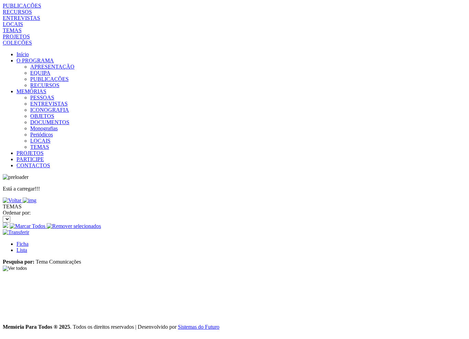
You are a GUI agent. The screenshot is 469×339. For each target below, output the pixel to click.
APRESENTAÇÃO (52, 67)
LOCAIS (13, 24)
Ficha (22, 244)
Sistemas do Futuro (198, 327)
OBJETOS (42, 116)
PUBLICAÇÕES (22, 6)
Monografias (44, 128)
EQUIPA (40, 73)
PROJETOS (16, 36)
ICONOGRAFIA (49, 110)
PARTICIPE (30, 159)
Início (22, 54)
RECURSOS (17, 12)
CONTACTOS (33, 165)
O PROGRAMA (35, 60)
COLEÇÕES (17, 43)
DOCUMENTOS (49, 122)
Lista (21, 250)
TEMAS (12, 30)
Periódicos (41, 134)
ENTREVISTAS (21, 18)
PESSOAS (42, 97)
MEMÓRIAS (31, 91)
